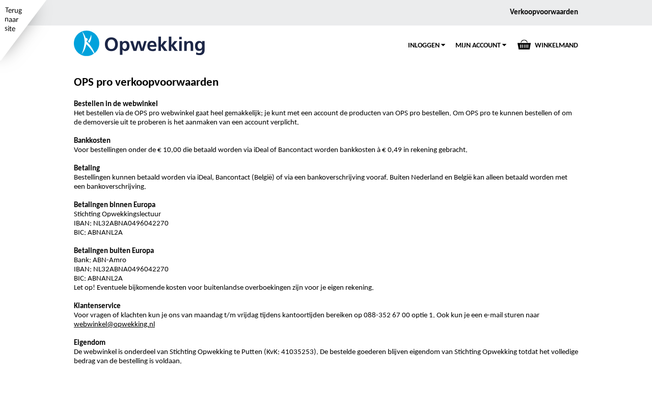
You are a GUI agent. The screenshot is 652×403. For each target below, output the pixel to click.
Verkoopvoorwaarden (544, 12)
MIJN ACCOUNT (478, 45)
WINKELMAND (556, 45)
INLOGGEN (424, 45)
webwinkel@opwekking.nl (114, 325)
